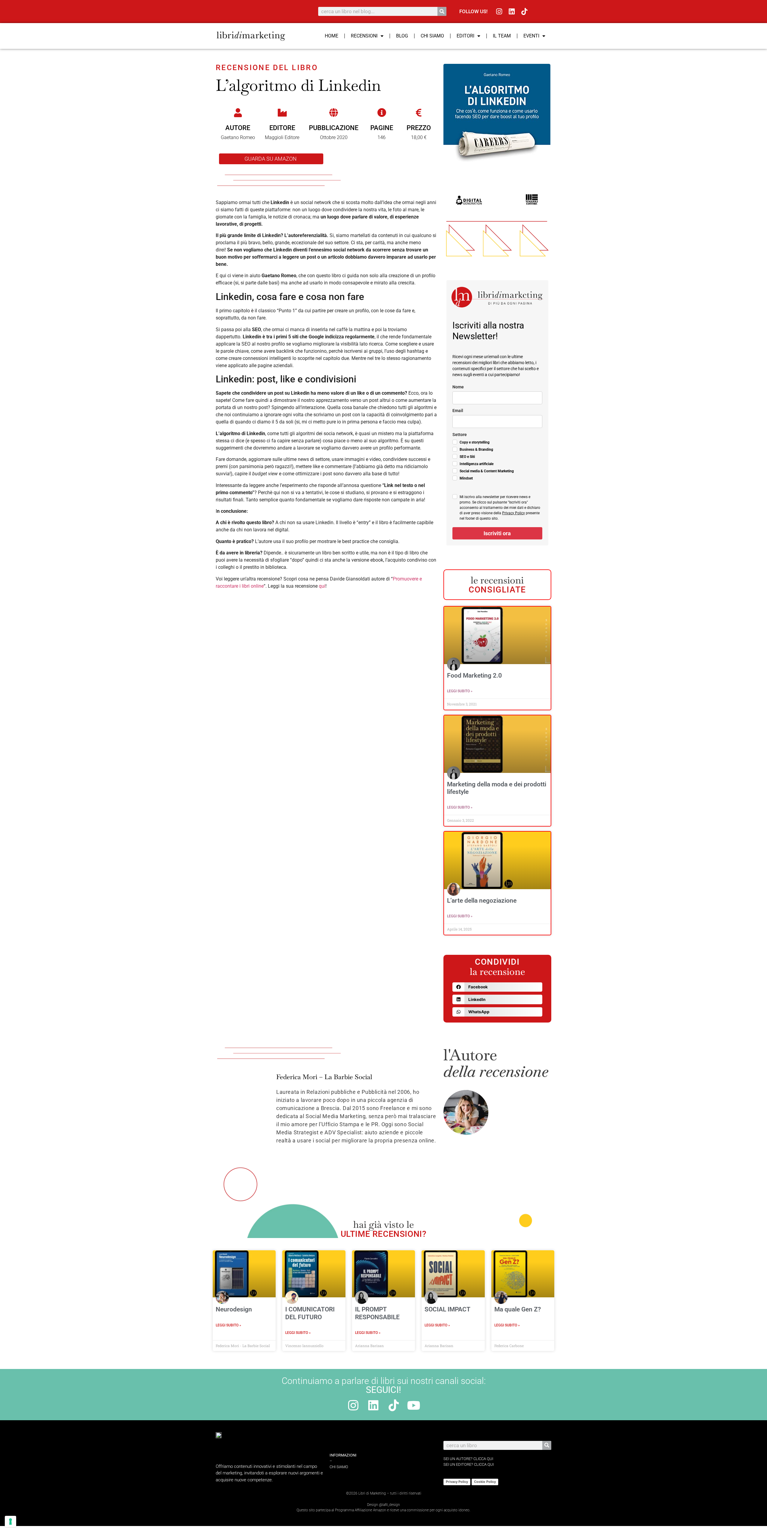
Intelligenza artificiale (476, 464)
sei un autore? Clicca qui (468, 1458)
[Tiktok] (524, 11)
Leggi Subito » (459, 691)
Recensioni (364, 36)
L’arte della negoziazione (482, 900)
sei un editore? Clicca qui (468, 1464)
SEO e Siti (467, 457)
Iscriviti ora (497, 533)
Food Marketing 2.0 (474, 675)
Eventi (531, 36)
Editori (465, 36)
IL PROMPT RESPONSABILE (377, 1313)
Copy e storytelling (475, 442)
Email (457, 410)
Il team (502, 36)
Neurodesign (234, 1309)
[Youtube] (413, 1405)
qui (322, 586)
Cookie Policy (485, 1482)
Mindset (466, 478)
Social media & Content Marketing (487, 471)
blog (402, 36)
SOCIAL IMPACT (447, 1309)
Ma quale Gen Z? (517, 1309)
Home (331, 36)
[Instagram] (499, 11)
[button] (497, 987)
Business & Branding (476, 449)
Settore (459, 434)
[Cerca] (441, 11)
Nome (458, 386)
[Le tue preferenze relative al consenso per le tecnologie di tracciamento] (10, 1521)
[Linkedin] (511, 11)
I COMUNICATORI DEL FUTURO (310, 1313)
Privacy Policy (513, 513)
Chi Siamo (432, 36)
